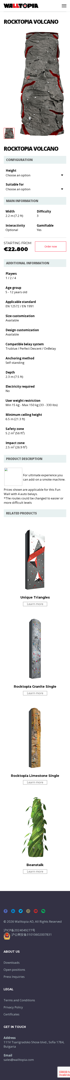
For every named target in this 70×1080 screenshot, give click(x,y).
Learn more (35, 604)
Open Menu (64, 5)
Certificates (11, 1014)
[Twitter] (21, 911)
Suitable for (15, 184)
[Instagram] (28, 911)
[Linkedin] (13, 911)
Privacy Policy (13, 1007)
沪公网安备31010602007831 (31, 934)
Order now (51, 246)
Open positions (14, 969)
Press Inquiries (14, 977)
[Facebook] (6, 911)
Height (11, 170)
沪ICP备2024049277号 (19, 930)
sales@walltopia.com (19, 1060)
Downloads (12, 962)
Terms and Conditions (19, 1000)
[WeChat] (43, 911)
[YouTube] (36, 911)
